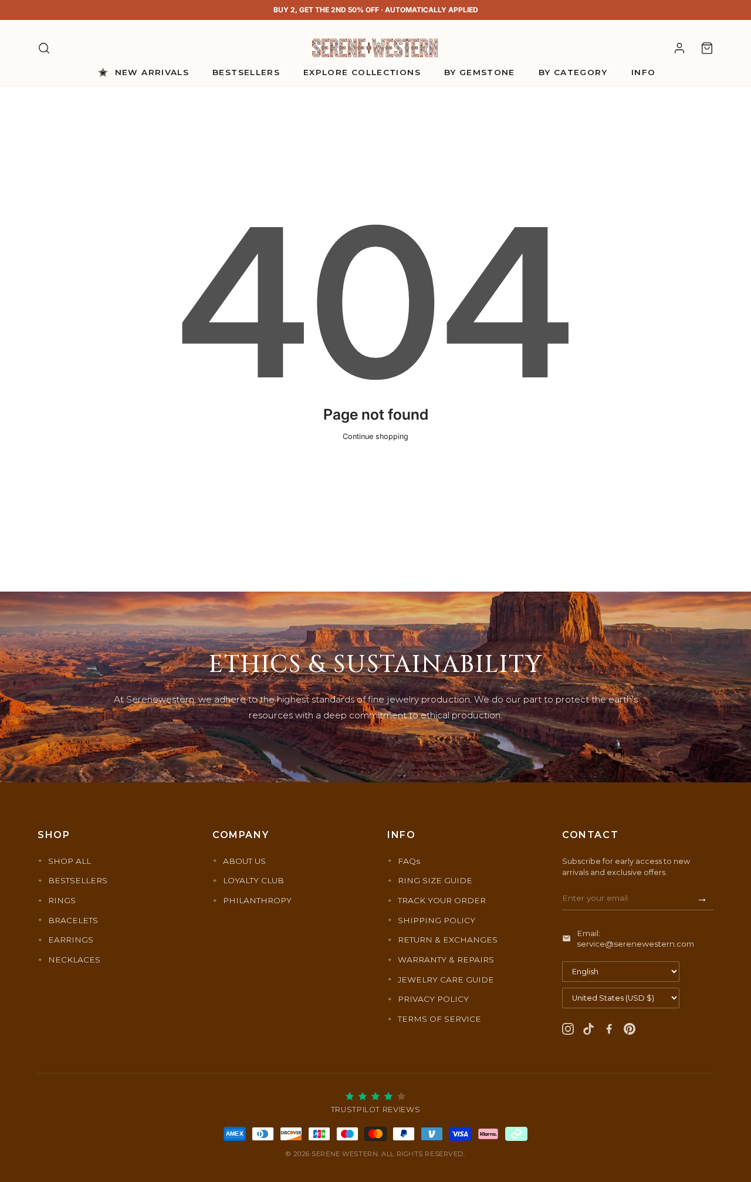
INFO (643, 72)
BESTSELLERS (77, 880)
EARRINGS (70, 939)
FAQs (409, 861)
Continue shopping (375, 436)
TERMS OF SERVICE (439, 1019)
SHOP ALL (69, 861)
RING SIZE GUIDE (435, 880)
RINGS (62, 900)
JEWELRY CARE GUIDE (446, 979)
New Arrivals (152, 72)
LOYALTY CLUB (253, 880)
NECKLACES (74, 959)
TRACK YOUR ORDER (442, 900)
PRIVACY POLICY (433, 999)
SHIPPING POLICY (436, 920)
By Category (573, 72)
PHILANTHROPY (257, 900)
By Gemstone (479, 72)
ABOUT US (244, 861)
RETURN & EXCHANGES (448, 939)
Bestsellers (246, 72)
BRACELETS (73, 920)
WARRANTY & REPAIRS (446, 959)
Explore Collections (362, 72)
